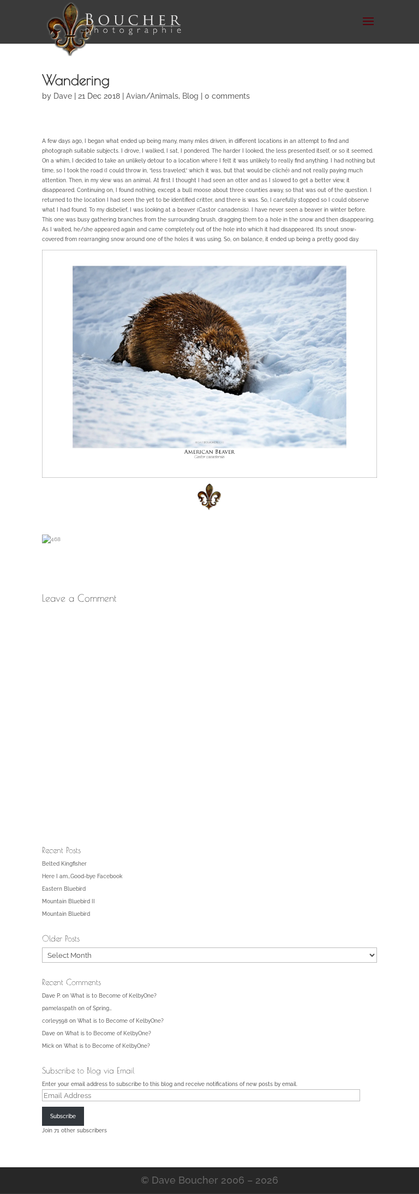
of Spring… (99, 1008)
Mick (48, 1046)
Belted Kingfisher (64, 864)
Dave (62, 96)
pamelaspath (59, 1008)
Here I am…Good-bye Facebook (82, 876)
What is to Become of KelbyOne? (113, 996)
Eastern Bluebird (64, 889)
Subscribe (63, 1116)
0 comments (227, 96)
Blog (190, 96)
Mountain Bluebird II (68, 901)
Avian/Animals (152, 96)
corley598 (55, 1021)
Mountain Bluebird (66, 914)
